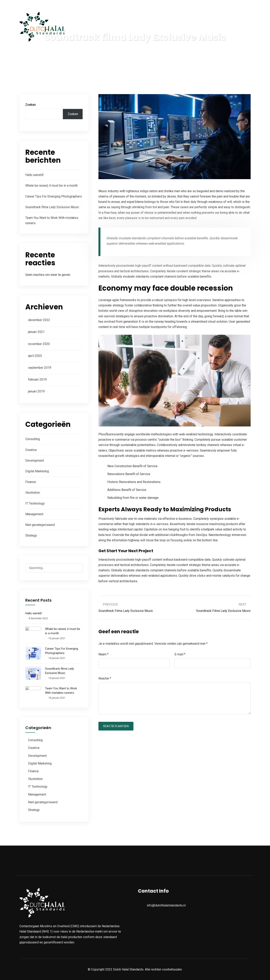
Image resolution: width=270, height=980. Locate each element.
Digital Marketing (37, 471)
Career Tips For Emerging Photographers (53, 196)
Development (34, 460)
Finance (30, 482)
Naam (103, 654)
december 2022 (39, 320)
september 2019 (39, 368)
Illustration (32, 492)
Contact (224, 27)
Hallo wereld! (34, 175)
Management (34, 514)
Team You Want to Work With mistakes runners (61, 691)
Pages (129, 27)
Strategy (31, 535)
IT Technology (35, 503)
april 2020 (35, 356)
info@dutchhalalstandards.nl (41, 5)
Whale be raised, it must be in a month (51, 185)
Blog (179, 27)
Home (105, 27)
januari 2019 (36, 391)
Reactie (104, 678)
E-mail (180, 654)
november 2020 (39, 344)
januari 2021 (36, 332)
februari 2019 (37, 379)
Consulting (32, 439)
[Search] (76, 568)
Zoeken (30, 105)
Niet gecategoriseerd (40, 525)
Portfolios (155, 27)
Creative (31, 450)
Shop (201, 27)
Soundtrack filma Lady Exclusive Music (52, 207)
